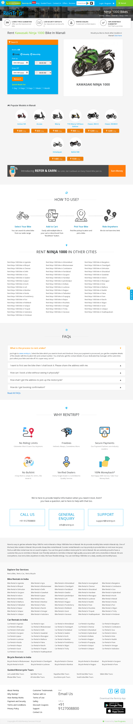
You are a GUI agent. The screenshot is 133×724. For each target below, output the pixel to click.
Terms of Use (38, 697)
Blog (37, 3)
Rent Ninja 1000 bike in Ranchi (96, 299)
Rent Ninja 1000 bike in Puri (17, 299)
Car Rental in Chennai (86, 627)
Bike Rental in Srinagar (39, 611)
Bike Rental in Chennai (86, 586)
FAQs (131, 294)
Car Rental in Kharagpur (39, 636)
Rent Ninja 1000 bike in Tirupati (18, 309)
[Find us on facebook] (111, 691)
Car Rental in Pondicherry (64, 642)
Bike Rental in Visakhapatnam (89, 614)
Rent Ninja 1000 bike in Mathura (96, 287)
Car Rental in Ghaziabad (87, 630)
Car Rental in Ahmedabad (64, 624)
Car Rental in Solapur (86, 645)
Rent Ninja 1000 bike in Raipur (57, 299)
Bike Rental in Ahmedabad (64, 583)
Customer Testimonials (42, 690)
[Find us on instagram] (123, 691)
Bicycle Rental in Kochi (15, 664)
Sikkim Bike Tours (106, 674)
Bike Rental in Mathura (15, 602)
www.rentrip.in (25, 353)
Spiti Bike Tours (36, 674)
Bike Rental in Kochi (109, 595)
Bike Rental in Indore (14, 595)
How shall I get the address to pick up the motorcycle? (36, 380)
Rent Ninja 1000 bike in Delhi (17, 271)
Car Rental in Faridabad (63, 630)
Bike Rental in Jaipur (38, 595)
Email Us (65, 693)
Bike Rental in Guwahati (39, 592)
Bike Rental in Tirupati (86, 611)
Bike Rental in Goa (108, 589)
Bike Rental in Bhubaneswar (41, 586)
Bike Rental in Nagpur (63, 602)
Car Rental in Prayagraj (86, 642)
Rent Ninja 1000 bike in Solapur (18, 306)
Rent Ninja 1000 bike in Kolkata (57, 284)
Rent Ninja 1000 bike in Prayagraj (58, 296)
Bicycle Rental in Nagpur (87, 664)
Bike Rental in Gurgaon (15, 592)
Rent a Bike (11, 573)
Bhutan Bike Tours (14, 677)
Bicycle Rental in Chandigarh (41, 661)
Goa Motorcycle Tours (62, 677)
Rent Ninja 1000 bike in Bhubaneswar (59, 265)
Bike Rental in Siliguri (109, 608)
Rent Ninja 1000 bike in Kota (95, 284)
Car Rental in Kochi (61, 636)
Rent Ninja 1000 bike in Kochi (17, 284)
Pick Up (15, 58)
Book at (15, 49)
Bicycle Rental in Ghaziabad (88, 661)
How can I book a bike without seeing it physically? (34, 372)
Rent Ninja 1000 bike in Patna (95, 293)
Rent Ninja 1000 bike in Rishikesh (19, 303)
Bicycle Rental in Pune (110, 664)
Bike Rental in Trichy (109, 611)
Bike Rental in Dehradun (16, 589)
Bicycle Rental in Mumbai (64, 664)
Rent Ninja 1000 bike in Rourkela (57, 303)
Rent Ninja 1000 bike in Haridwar (58, 278)
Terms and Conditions (16, 705)
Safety (35, 701)
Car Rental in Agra (37, 624)
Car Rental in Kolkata (86, 636)
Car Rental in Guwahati (39, 633)
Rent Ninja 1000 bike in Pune (95, 296)
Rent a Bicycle (31, 573)
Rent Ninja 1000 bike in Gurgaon (57, 275)
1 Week (38, 88)
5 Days (30, 88)
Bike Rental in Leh (61, 599)
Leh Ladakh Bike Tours (15, 674)
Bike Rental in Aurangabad (88, 583)
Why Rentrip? (12, 694)
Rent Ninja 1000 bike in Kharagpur (97, 281)
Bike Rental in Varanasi (63, 614)
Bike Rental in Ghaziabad (87, 589)
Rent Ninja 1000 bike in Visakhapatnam (99, 312)
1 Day (14, 88)
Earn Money (117, 170)
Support (36, 708)
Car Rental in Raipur (14, 645)
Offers (65, 3)
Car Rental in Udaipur (86, 649)
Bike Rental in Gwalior (63, 592)
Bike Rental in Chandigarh (64, 586)
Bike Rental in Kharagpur (87, 595)
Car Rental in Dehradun (15, 630)
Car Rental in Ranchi (38, 645)
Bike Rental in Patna (38, 605)
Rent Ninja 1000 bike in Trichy (56, 309)
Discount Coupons (40, 705)
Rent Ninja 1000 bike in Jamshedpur (59, 281)
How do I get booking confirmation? (27, 387)
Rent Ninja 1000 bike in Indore (96, 278)
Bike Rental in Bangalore (111, 583)
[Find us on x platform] (117, 691)
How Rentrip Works (15, 697)
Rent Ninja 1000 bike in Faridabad (58, 271)
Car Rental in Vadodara (110, 649)
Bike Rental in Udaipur (15, 614)
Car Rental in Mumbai (62, 639)
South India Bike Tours (85, 677)
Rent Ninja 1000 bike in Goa (17, 275)
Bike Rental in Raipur (14, 608)
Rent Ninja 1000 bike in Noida (18, 293)
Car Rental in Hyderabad (87, 633)
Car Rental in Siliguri (62, 645)
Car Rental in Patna (38, 642)
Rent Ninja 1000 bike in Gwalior (18, 278)
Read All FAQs (14, 393)
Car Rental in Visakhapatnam (41, 652)
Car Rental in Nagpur (86, 639)
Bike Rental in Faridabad (64, 589)
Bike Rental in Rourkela (86, 608)
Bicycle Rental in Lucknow (40, 664)
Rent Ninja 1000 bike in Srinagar (57, 306)
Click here (118, 35)
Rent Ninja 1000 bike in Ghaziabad (97, 271)
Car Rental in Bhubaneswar (41, 627)
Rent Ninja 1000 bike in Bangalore (97, 262)
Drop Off (15, 68)
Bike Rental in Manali (109, 599)
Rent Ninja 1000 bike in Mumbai (18, 290)
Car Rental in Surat (14, 649)
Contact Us (57, 3)
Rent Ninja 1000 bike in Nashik (96, 290)
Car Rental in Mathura (39, 639)
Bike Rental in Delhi (38, 589)
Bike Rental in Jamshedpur (64, 595)
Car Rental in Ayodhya (86, 624)
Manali (115, 15)
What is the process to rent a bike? (28, 348)
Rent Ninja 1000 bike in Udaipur (96, 309)
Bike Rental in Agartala (15, 583)
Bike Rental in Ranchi (38, 608)
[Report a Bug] (103, 721)
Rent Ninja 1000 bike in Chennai (18, 268)
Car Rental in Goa (108, 630)
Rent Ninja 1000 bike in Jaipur (18, 281)
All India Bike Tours (38, 677)
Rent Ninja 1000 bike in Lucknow (57, 287)
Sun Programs (120, 721)
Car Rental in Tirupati (38, 649)
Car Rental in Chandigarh (64, 627)
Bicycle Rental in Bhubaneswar (18, 661)
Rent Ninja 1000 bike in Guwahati (97, 275)
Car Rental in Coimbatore (111, 627)
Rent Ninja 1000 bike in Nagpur (57, 290)
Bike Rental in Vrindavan (111, 614)
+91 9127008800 (68, 706)
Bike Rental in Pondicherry (64, 605)
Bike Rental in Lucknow (86, 599)
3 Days (22, 88)
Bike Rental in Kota (38, 599)
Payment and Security (16, 701)
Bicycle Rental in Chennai (64, 661)
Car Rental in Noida (14, 642)
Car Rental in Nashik (109, 639)
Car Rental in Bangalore (110, 624)
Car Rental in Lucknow (15, 639)
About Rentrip (13, 690)
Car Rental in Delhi (37, 630)
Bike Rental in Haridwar (86, 592)
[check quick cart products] (113, 3)
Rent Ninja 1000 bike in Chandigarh (97, 265)
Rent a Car (20, 573)
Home (101, 15)
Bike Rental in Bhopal (15, 586)
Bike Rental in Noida (109, 602)
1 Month (46, 88)
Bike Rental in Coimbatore (111, 586)
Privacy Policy (13, 708)
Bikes (108, 15)
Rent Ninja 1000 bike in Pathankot (58, 293)
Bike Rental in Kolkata (15, 599)
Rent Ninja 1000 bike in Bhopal (18, 265)
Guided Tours (46, 3)
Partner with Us (39, 694)
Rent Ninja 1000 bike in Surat (95, 306)
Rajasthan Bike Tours (61, 674)
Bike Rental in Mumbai (39, 602)
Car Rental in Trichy (62, 649)
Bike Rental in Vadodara (40, 614)
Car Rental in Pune (108, 642)
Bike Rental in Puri (108, 605)
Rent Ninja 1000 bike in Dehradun (97, 268)
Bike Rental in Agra (38, 583)
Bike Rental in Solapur (15, 611)
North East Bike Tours (85, 674)
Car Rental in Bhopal (14, 627)
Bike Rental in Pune (85, 605)
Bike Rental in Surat (62, 611)
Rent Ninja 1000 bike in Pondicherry (20, 296)
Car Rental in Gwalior (62, 633)
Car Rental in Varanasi (15, 652)
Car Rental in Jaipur (14, 636)
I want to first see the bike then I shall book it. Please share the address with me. (49, 365)
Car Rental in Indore (109, 633)
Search (18, 79)
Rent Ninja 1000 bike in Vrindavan (19, 315)
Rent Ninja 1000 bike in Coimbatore (59, 268)
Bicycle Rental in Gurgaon (111, 661)
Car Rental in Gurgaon (15, 633)
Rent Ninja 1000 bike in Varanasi (57, 312)
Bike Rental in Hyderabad (111, 592)
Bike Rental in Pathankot (16, 605)
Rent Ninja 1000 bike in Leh (17, 287)
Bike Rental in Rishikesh (63, 608)
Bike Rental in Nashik (86, 602)
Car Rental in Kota (108, 636)
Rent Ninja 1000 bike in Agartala (19, 262)
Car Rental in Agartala (15, 624)
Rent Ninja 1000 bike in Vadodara (19, 312)
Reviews (72, 3)
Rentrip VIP (27, 3)
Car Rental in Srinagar (110, 645)
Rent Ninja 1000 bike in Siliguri (96, 303)
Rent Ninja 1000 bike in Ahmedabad (59, 262)
